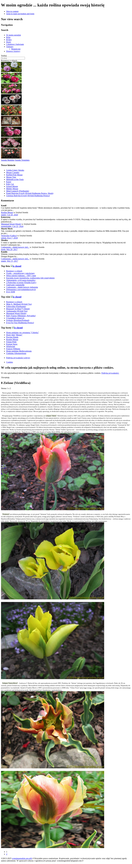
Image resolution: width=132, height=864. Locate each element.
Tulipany (9, 47)
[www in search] (11, 158)
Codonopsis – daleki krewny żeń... (15, 247)
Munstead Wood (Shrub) (11, 224)
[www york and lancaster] (11, 71)
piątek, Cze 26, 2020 (9, 215)
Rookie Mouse (7, 212)
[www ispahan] (11, 136)
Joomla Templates (22, 160)
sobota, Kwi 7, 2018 (9, 238)
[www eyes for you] (11, 104)
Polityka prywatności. (110, 373)
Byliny (9, 40)
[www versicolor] (11, 93)
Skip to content (12, 11)
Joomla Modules (7, 160)
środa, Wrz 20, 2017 (9, 249)
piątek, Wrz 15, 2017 (9, 261)
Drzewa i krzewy (13, 51)
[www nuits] (11, 115)
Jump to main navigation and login (20, 14)
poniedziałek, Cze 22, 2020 (12, 226)
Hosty (8, 42)
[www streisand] (11, 125)
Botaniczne (15, 49)
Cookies (9, 362)
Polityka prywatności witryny (18, 358)
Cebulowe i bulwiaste (15, 44)
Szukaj (4, 56)
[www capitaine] (11, 82)
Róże (8, 37)
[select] (16, 266)
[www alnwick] (11, 147)
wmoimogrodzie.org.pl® (22, 858)
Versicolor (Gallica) (9, 236)
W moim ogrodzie (13, 35)
